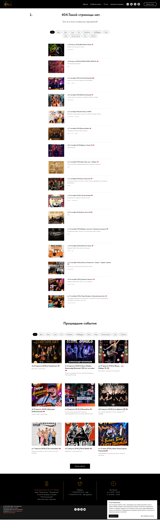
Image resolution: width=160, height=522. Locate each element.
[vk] (78, 509)
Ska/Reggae (97, 32)
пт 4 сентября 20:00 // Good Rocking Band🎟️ (81, 78)
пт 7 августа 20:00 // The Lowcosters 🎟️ (46, 449)
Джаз (58, 32)
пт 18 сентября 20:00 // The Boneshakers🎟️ (80, 195)
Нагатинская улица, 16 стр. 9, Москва (46, 490)
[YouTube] (131, 4)
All (52, 32)
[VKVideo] (81, 509)
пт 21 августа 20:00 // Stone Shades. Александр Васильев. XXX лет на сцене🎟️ (79, 368)
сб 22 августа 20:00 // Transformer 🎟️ (46, 366)
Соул (72, 32)
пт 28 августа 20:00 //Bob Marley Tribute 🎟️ (80, 44)
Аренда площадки (117, 4)
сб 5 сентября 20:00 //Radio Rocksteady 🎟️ (80, 95)
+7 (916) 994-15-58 (74, 494)
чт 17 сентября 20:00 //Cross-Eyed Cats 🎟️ (80, 178)
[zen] (139, 4)
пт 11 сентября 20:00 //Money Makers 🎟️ (79, 128)
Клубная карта (95, 4)
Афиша (85, 4)
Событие (93, 36)
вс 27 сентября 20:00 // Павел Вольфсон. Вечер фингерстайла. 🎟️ (87, 296)
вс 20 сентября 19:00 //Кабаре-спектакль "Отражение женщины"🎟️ (88, 229)
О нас (106, 4)
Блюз (65, 32)
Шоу (85, 36)
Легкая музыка (75, 36)
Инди (65, 36)
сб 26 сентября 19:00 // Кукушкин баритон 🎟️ (81, 279)
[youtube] (84, 509)
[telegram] (75, 509)
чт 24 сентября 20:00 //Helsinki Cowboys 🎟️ (80, 246)
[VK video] (135, 4)
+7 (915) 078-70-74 (78, 492)
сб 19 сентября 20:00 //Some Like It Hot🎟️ (80, 212)
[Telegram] (127, 4)
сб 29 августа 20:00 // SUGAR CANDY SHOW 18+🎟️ (83, 61)
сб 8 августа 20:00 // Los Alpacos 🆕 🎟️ (113, 409)
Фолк (106, 32)
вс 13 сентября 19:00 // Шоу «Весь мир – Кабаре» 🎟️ (83, 162)
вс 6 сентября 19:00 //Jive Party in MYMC (79, 111)
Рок (79, 32)
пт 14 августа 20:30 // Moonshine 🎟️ (78, 409)
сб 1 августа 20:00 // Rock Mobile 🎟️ (78, 449)
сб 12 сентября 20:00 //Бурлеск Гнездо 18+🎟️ (81, 145)
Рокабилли (87, 32)
